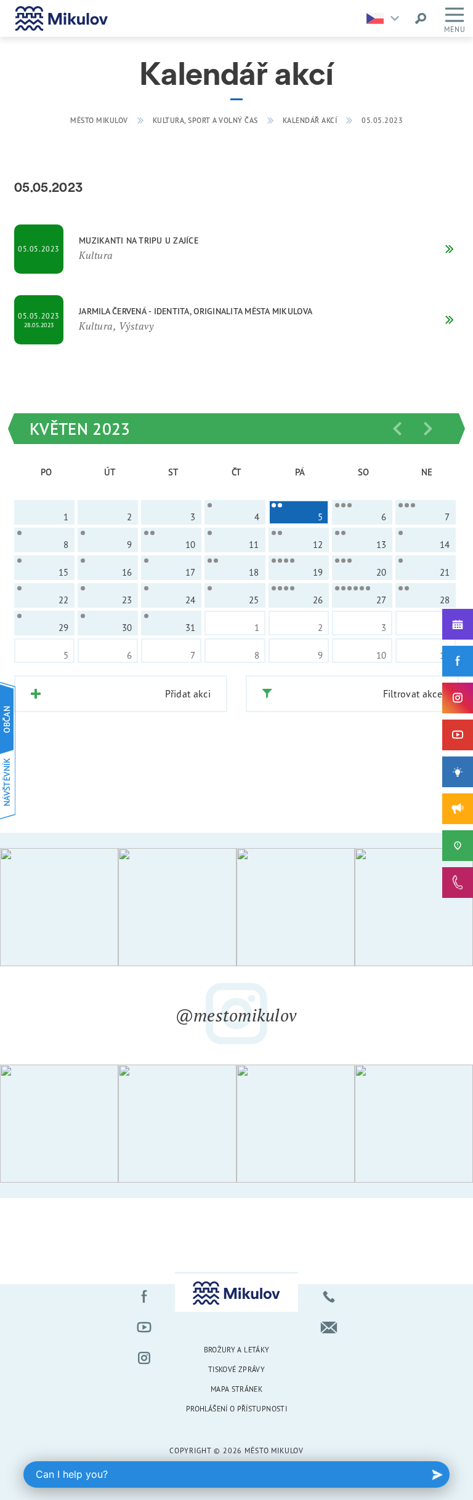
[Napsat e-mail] (328, 1327)
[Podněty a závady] (457, 845)
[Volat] (328, 1296)
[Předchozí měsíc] (397, 428)
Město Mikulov (99, 120)
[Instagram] (457, 698)
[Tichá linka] (457, 882)
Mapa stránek (236, 1389)
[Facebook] (457, 661)
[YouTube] (457, 735)
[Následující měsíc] (428, 428)
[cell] (234, 512)
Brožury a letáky (237, 1349)
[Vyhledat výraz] (420, 18)
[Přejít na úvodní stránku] (61, 18)
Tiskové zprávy (236, 1369)
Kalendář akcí (310, 120)
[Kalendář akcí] (457, 624)
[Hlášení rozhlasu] (457, 808)
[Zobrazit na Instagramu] (59, 907)
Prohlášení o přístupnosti (236, 1408)
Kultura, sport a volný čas (205, 120)
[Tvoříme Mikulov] (457, 771)
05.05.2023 (382, 120)
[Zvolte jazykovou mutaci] (385, 18)
